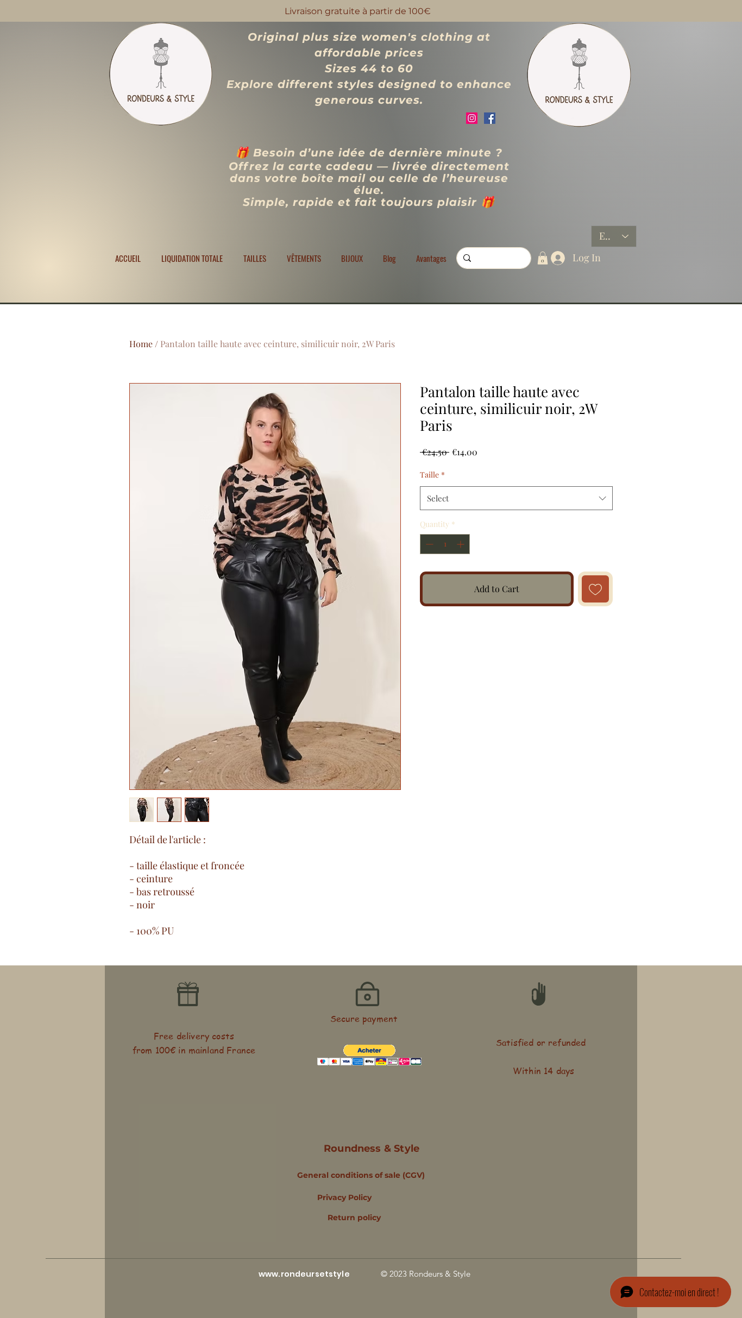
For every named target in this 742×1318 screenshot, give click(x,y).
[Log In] (555, 258)
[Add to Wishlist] (595, 589)
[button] (254, 258)
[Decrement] (428, 544)
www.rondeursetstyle (304, 1274)
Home (141, 343)
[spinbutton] (445, 544)
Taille (432, 474)
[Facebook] (489, 118)
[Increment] (461, 544)
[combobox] (516, 498)
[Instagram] (471, 118)
